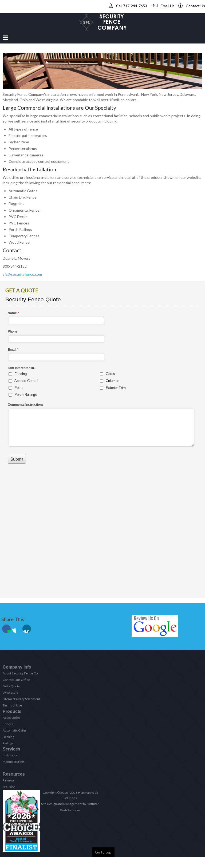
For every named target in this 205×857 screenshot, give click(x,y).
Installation (10, 755)
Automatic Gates (15, 730)
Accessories (12, 718)
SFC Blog (9, 787)
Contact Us (195, 5)
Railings (8, 743)
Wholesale (10, 692)
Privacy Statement (27, 699)
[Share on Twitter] (16, 629)
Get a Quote (11, 686)
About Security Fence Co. (20, 673)
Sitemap (8, 699)
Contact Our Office (16, 680)
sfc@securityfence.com (22, 274)
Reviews (9, 780)
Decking (8, 737)
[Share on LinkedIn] (26, 629)
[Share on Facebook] (6, 629)
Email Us (168, 5)
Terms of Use (12, 705)
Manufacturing (13, 762)
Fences (8, 724)
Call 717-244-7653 (131, 5)
